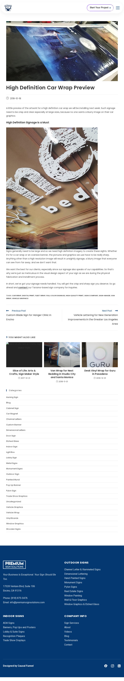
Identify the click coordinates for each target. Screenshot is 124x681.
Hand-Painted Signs (74, 578)
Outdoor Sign (12, 474)
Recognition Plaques (14, 636)
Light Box (10, 452)
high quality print (74, 295)
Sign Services (71, 623)
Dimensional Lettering (76, 573)
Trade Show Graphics (16, 496)
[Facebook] (106, 666)
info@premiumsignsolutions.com (27, 602)
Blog (8, 402)
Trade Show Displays (14, 640)
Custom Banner (13, 424)
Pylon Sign (11, 490)
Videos (68, 631)
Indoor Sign (11, 446)
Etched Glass (12, 441)
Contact (68, 644)
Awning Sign (12, 397)
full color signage (55, 295)
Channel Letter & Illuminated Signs (82, 569)
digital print (28, 295)
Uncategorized (13, 501)
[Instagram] (112, 666)
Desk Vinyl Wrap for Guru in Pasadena (99, 372)
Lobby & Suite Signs (13, 631)
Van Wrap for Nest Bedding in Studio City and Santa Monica (62, 374)
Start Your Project (99, 7)
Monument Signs (14, 468)
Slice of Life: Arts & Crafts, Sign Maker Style (24, 372)
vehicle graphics (20, 298)
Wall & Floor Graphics (75, 599)
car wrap (16, 295)
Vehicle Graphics (14, 507)
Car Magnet (12, 413)
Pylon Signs (70, 586)
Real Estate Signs (73, 591)
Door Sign (11, 435)
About (67, 627)
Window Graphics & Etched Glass (81, 604)
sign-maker (104, 295)
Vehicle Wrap (13, 512)
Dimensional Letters (15, 430)
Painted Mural (13, 479)
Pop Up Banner (13, 485)
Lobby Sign (11, 457)
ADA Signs (8, 623)
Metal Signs (11, 463)
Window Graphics (15, 523)
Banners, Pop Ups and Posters (19, 627)
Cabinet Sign (12, 408)
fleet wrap (40, 295)
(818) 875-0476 (19, 598)
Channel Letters (13, 419)
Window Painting (73, 595)
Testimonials (71, 640)
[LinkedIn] (119, 666)
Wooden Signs (13, 529)
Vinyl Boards (12, 518)
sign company (91, 295)
